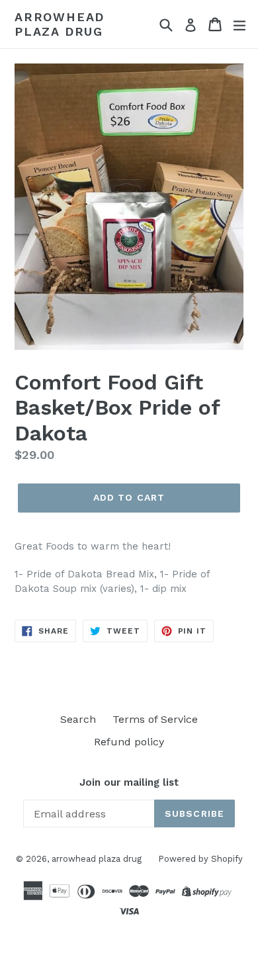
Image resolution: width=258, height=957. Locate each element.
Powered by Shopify (200, 859)
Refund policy (129, 741)
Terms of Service (155, 719)
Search (78, 719)
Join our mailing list (129, 782)
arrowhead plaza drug (60, 24)
